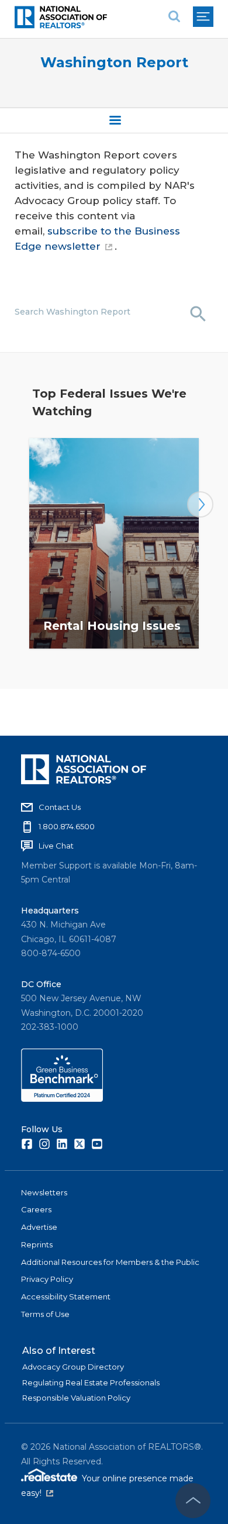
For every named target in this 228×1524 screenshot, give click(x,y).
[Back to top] (192, 1500)
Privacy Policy (47, 1279)
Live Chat (56, 845)
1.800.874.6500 (67, 826)
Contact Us (60, 807)
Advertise (39, 1227)
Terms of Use (45, 1314)
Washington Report (114, 62)
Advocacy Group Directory (73, 1366)
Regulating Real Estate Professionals (91, 1382)
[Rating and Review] (62, 1099)
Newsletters (44, 1192)
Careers (36, 1209)
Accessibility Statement (65, 1296)
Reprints (37, 1244)
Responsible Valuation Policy (76, 1397)
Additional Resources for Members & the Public (110, 1262)
